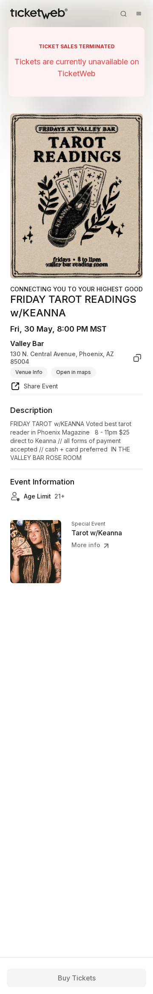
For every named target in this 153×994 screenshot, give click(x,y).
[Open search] (123, 13)
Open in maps (73, 372)
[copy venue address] (137, 357)
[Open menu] (138, 13)
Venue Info (28, 372)
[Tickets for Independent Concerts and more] (39, 13)
